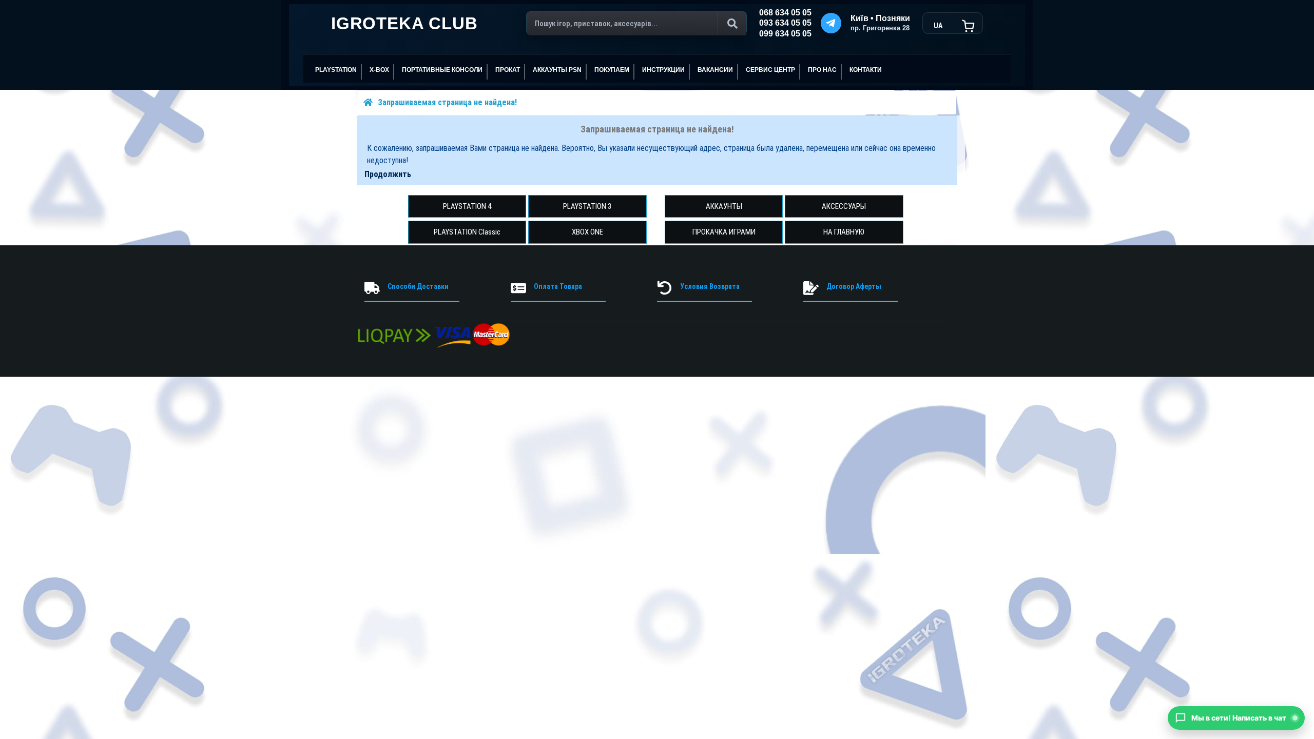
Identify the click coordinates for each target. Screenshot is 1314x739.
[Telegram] (831, 23)
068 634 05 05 (785, 12)
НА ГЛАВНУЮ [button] (843, 232)
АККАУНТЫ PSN (557, 69)
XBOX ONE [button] (587, 232)
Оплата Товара (558, 286)
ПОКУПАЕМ (611, 69)
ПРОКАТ (507, 69)
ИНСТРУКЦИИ (663, 69)
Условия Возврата (710, 286)
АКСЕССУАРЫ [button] (844, 206)
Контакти (865, 69)
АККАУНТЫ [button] (724, 206)
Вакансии (715, 69)
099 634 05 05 (785, 33)
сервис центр (770, 69)
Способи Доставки (418, 286)
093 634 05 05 (785, 22)
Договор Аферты (853, 286)
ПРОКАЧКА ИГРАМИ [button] (724, 232)
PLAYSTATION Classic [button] (467, 232)
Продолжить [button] (387, 174)
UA (938, 26)
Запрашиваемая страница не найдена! (447, 102)
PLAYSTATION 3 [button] (587, 206)
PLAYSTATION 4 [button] (467, 206)
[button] (1236, 718)
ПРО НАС (822, 69)
